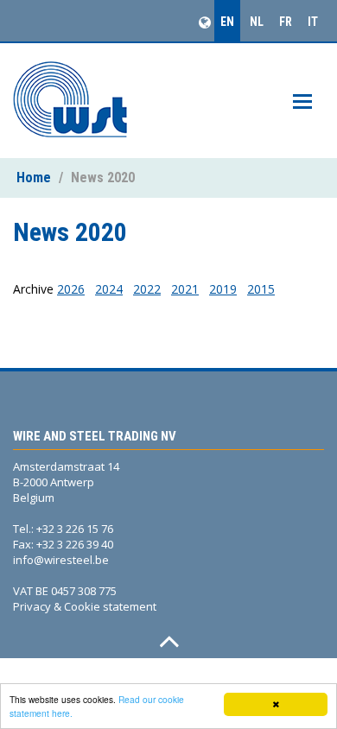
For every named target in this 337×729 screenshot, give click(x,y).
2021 (185, 289)
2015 (261, 289)
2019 (223, 289)
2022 (147, 289)
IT (313, 22)
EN (227, 22)
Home (33, 177)
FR (285, 22)
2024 (109, 289)
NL (257, 22)
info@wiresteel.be (61, 559)
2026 (71, 289)
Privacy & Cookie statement (84, 606)
